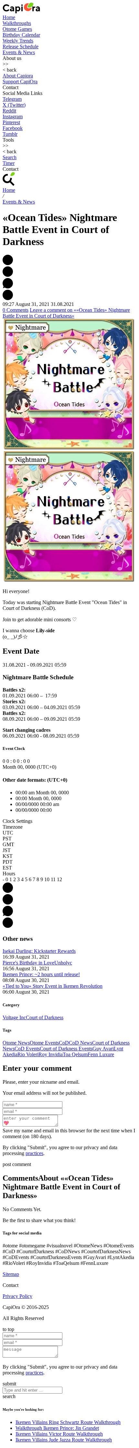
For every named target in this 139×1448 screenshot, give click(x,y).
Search (9, 157)
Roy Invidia (50, 1054)
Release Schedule (20, 46)
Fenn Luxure (101, 1054)
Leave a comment (66, 313)
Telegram (12, 99)
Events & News (19, 52)
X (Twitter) (14, 105)
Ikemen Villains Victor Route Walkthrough (59, 1434)
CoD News (80, 1042)
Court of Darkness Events (66, 1048)
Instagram (13, 116)
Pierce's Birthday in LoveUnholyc (37, 962)
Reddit (9, 110)
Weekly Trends (18, 40)
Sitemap (11, 1274)
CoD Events (27, 1048)
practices (34, 1153)
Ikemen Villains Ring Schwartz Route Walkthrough (68, 1422)
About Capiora (18, 75)
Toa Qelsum (75, 1054)
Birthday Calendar (21, 35)
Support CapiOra (20, 81)
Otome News (16, 1042)
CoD (64, 1042)
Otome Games (17, 29)
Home (9, 17)
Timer (9, 163)
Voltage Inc (14, 1017)
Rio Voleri (27, 1054)
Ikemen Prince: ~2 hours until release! (41, 974)
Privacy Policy (17, 1296)
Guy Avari (103, 1048)
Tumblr (10, 134)
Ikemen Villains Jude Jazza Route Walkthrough (64, 1439)
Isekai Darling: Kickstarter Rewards (39, 951)
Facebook (13, 128)
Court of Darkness (44, 1017)
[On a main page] (21, 11)
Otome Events (44, 1042)
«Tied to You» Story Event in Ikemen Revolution (52, 986)
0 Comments (15, 310)
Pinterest (11, 122)
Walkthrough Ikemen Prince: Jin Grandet (57, 1428)
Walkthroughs (17, 23)
